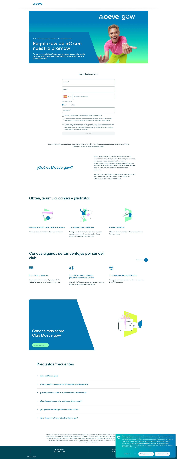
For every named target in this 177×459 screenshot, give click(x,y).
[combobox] (67, 96)
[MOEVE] (37, 4)
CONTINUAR (88, 133)
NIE (74, 105)
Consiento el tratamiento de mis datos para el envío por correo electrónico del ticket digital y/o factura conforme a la (88, 119)
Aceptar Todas (161, 453)
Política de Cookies (142, 443)
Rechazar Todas (145, 453)
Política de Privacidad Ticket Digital (99, 120)
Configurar (127, 453)
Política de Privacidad (81, 129)
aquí (96, 442)
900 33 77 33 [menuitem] (59, 451)
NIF (66, 105)
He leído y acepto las (84, 115)
